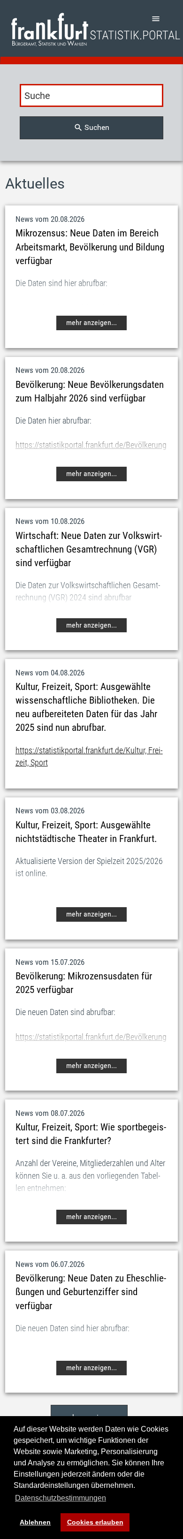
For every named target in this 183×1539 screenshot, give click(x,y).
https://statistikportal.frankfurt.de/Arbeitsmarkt (91, 307)
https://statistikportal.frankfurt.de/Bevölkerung (91, 445)
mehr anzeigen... (91, 322)
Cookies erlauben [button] (95, 1522)
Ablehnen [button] (35, 1522)
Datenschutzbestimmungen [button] (60, 1498)
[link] (95, 29)
